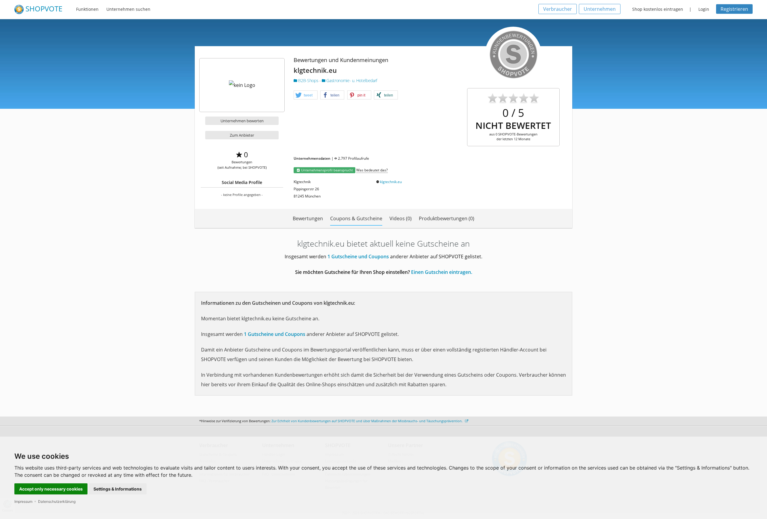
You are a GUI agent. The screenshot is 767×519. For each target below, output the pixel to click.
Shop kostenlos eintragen (657, 9)
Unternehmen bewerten (242, 120)
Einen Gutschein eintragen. (441, 272)
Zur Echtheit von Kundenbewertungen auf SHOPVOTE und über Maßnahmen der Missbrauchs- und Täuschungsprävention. (367, 421)
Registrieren (734, 9)
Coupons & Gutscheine (356, 218)
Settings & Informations (117, 488)
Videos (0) (400, 218)
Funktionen (87, 9)
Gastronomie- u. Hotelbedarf (351, 80)
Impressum (23, 501)
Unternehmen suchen (128, 9)
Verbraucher (557, 9)
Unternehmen (600, 9)
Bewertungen (308, 218)
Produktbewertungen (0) (446, 218)
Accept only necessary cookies (51, 488)
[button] (305, 95)
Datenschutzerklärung (57, 501)
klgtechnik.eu (391, 181)
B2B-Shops (308, 80)
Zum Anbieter (242, 135)
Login (703, 9)
